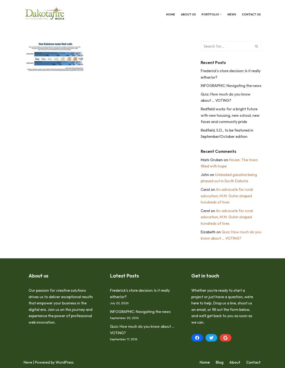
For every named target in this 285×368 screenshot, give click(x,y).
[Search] (256, 46)
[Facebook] (197, 338)
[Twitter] (211, 338)
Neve (28, 362)
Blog (219, 362)
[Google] (225, 338)
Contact (253, 362)
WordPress (64, 362)
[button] (221, 14)
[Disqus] (106, 138)
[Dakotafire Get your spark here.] (45, 14)
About (234, 362)
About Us (188, 14)
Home (170, 14)
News (231, 14)
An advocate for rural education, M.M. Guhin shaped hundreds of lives (227, 196)
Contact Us (251, 14)
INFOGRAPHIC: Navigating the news (231, 85)
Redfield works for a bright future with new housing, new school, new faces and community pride (230, 115)
